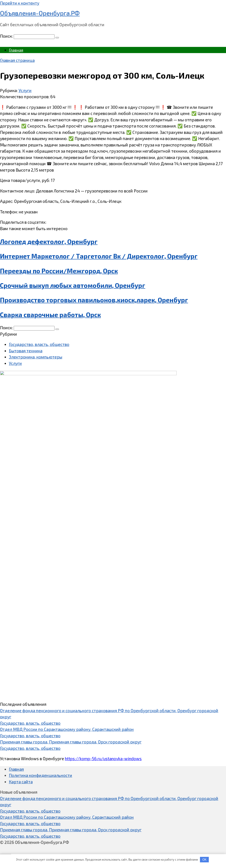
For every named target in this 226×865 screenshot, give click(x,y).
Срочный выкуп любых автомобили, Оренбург (72, 285)
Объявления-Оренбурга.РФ (40, 13)
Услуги (25, 90)
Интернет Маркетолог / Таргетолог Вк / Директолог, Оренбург (99, 256)
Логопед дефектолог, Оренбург (49, 241)
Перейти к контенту (19, 3)
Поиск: (7, 36)
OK (204, 859)
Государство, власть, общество (39, 344)
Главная (16, 50)
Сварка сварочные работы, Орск (50, 314)
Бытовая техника (25, 350)
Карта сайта (21, 781)
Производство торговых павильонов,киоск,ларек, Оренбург (94, 300)
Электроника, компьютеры (35, 356)
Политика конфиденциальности (40, 775)
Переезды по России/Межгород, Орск (59, 271)
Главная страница (17, 60)
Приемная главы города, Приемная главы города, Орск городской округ (70, 741)
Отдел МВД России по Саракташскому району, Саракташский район (67, 729)
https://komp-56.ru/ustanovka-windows (103, 758)
